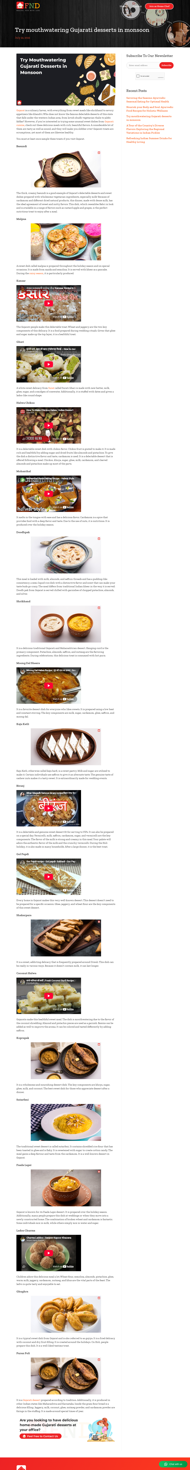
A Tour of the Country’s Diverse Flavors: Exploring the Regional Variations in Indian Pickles (145, 129)
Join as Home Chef (159, 6)
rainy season (36, 273)
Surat (51, 387)
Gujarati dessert (31, 1400)
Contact (137, 6)
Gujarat (20, 110)
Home (123, 6)
